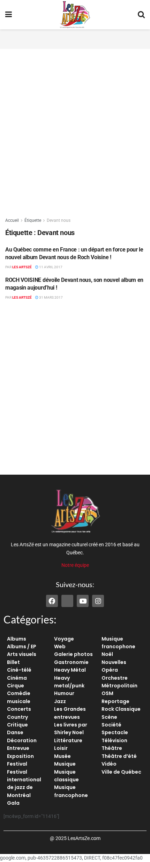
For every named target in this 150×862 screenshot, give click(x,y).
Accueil (12, 220)
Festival (17, 763)
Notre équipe (75, 565)
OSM (107, 693)
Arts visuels (21, 654)
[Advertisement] (75, 38)
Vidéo (109, 763)
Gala (13, 802)
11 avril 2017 (50, 267)
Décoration (22, 740)
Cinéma (17, 677)
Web (60, 646)
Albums (16, 638)
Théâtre (112, 748)
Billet (13, 662)
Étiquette (32, 220)
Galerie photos (73, 654)
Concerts (19, 709)
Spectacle (115, 732)
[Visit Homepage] (75, 15)
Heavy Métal (70, 669)
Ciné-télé (19, 669)
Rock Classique (121, 709)
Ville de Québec (121, 771)
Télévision (114, 740)
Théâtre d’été (119, 756)
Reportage (115, 701)
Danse (15, 732)
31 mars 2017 (50, 297)
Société (111, 724)
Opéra (110, 669)
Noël (107, 654)
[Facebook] (52, 601)
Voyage (64, 638)
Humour (64, 693)
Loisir (61, 748)
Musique (65, 763)
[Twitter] (67, 601)
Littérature (68, 740)
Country (17, 717)
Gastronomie (71, 662)
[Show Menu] (8, 14)
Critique (17, 724)
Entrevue (18, 748)
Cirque (15, 685)
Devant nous (58, 220)
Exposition (20, 756)
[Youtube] (83, 601)
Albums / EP (21, 646)
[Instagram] (98, 601)
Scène (109, 717)
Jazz (60, 701)
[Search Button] (141, 14)
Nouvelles (114, 662)
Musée (62, 756)
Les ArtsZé (22, 267)
